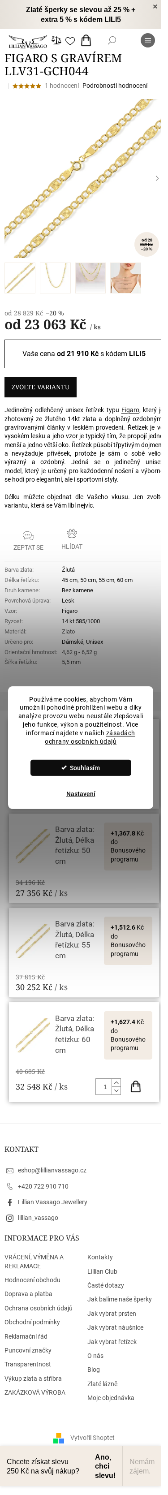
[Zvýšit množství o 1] (116, 1083)
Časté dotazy (105, 1285)
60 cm (125, 580)
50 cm (88, 580)
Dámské (72, 641)
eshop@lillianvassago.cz (52, 1170)
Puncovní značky (28, 1350)
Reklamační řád (25, 1336)
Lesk (68, 600)
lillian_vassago (38, 1217)
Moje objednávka (110, 1397)
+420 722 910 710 (43, 1186)
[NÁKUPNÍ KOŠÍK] (87, 40)
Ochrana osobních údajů (38, 1308)
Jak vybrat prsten (111, 1313)
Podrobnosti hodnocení (114, 85)
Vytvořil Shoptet (92, 1437)
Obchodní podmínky (32, 1322)
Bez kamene (77, 590)
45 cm (70, 580)
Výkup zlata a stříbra (33, 1378)
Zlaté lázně (102, 1383)
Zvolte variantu (40, 387)
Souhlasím (85, 767)
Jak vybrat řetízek (112, 1341)
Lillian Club (102, 1271)
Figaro (130, 410)
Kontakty (100, 1257)
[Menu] (148, 40)
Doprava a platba (28, 1293)
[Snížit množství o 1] (116, 1090)
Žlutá (68, 569)
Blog (93, 1369)
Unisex (94, 641)
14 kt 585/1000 (81, 621)
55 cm (106, 580)
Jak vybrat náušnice (115, 1327)
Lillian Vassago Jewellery (52, 1202)
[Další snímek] (157, 178)
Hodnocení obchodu (32, 1280)
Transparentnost (27, 1364)
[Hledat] (112, 40)
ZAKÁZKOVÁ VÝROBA (34, 1392)
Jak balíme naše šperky (119, 1299)
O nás (95, 1355)
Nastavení (80, 793)
